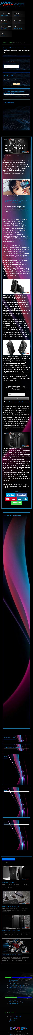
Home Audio (23, 48)
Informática (12, 1000)
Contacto (11, 1022)
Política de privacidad (15, 1016)
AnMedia (11, 1034)
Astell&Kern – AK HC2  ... (11, 906)
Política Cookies (13, 1018)
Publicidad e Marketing (16, 1002)
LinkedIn (23, 499)
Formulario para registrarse (17, 986)
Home (4, 48)
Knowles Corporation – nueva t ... (13, 955)
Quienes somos (13, 980)
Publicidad (12, 982)
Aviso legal (12, 1020)
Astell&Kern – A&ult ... (9, 882)
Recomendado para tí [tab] (8, 859)
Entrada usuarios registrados (17, 987)
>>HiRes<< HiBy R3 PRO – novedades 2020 (16, 201)
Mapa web (12, 984)
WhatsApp (16, 503)
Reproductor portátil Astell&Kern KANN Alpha (16, 148)
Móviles (5, 49)
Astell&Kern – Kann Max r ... (11, 931)
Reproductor (9, 200)
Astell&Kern (11, 48)
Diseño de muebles (14, 1004)
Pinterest (11, 499)
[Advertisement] (16, 117)
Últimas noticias (20, 859)
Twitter (11, 495)
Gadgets (17, 48)
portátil (15, 200)
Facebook (22, 495)
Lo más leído (6, 862)
